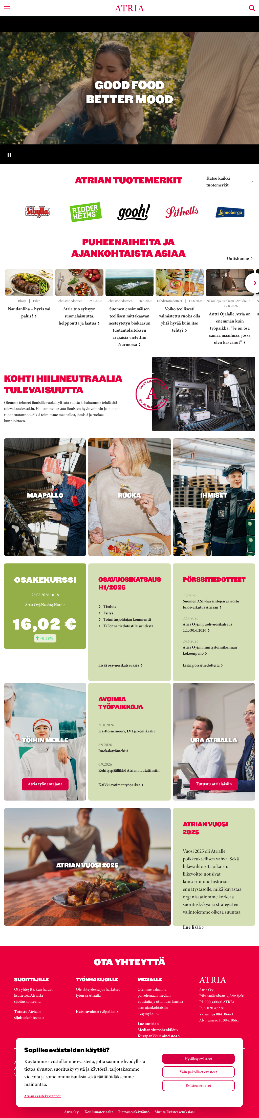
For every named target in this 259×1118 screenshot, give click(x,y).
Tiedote (109, 606)
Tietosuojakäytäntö (133, 1112)
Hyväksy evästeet (198, 1059)
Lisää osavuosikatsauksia (118, 665)
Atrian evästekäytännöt (42, 1096)
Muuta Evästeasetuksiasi (175, 1112)
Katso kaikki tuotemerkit (218, 181)
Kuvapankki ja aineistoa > (159, 1036)
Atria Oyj (71, 1112)
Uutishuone (238, 258)
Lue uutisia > (148, 1024)
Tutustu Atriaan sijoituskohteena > (29, 1014)
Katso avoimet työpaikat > (97, 1011)
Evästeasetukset (198, 1085)
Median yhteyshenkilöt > (158, 1030)
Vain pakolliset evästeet (198, 1072)
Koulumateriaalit (98, 1112)
